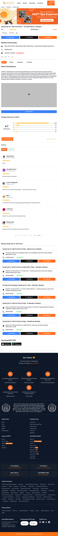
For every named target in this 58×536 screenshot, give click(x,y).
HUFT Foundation (34, 451)
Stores (2, 7)
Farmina (28, 492)
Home (19, 3)
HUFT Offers (23, 486)
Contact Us (32, 422)
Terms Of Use (33, 426)
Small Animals (5, 430)
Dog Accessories (6, 488)
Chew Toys (51, 490)
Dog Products (14, 492)
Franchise (32, 430)
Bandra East (16, 7)
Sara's (3, 439)
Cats (3, 424)
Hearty (3, 445)
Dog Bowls (12, 490)
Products (40, 3)
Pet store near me (40, 499)
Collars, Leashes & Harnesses (9, 484)
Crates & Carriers (47, 497)
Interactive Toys (51, 494)
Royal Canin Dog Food (41, 486)
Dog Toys (16, 486)
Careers (35, 441)
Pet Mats (4, 499)
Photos (25, 3)
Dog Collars (44, 490)
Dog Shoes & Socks (28, 494)
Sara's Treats (5, 441)
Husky (37, 510)
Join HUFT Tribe (29, 396)
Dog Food (20, 484)
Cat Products (36, 488)
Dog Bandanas (5, 492)
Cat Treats (18, 499)
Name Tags (51, 484)
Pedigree (22, 492)
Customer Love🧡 (34, 454)
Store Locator (33, 445)
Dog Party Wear (36, 492)
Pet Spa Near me (51, 499)
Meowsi (7, 443)
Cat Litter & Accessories (7, 494)
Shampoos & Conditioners (28, 497)
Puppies (4, 426)
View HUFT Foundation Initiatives (48, 382)
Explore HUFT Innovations (10, 382)
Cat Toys (18, 497)
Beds (10, 486)
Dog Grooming (44, 488)
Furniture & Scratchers (8, 497)
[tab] (4, 62)
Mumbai (9, 7)
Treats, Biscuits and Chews (31, 484)
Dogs (3, 422)
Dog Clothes (31, 486)
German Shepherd (6, 510)
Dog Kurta (5, 501)
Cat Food (44, 492)
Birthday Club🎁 (34, 449)
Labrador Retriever (23, 510)
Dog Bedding (5, 490)
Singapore (32, 432)
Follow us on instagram (29, 382)
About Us (32, 439)
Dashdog (4, 447)
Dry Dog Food (15, 488)
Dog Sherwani (13, 501)
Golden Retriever (45, 510)
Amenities (32, 3)
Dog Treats (10, 499)
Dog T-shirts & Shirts (22, 490)
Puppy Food (18, 494)
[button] (29, 94)
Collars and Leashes (26, 488)
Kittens (3, 428)
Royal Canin (43, 484)
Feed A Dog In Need (10, 396)
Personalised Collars (34, 490)
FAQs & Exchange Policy (36, 424)
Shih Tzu (15, 510)
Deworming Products (24, 501)
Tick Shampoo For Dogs (28, 499)
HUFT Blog (32, 458)
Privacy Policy (33, 428)
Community (32, 456)
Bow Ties (39, 497)
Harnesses (4, 486)
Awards (31, 443)
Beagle (32, 510)
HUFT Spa (34, 447)
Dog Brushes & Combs (40, 494)
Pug (52, 510)
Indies (3, 512)
